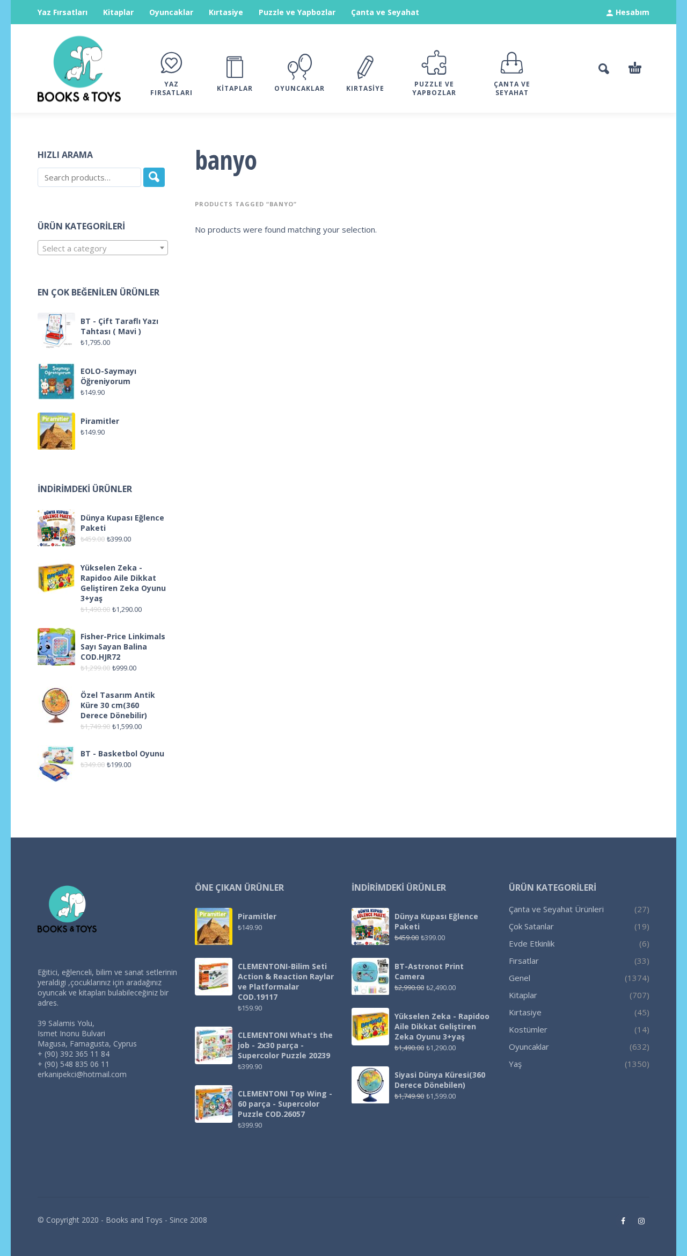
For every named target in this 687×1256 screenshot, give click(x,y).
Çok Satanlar (531, 926)
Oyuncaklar (171, 12)
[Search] (154, 177)
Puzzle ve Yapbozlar (297, 12)
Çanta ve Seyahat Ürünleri (556, 909)
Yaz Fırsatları (62, 12)
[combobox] (103, 247)
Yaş (515, 1064)
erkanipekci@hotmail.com (82, 1074)
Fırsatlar (524, 960)
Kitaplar (118, 12)
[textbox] (102, 248)
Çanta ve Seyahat (385, 12)
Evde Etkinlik (531, 943)
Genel (519, 978)
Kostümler (528, 1029)
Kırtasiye (226, 12)
